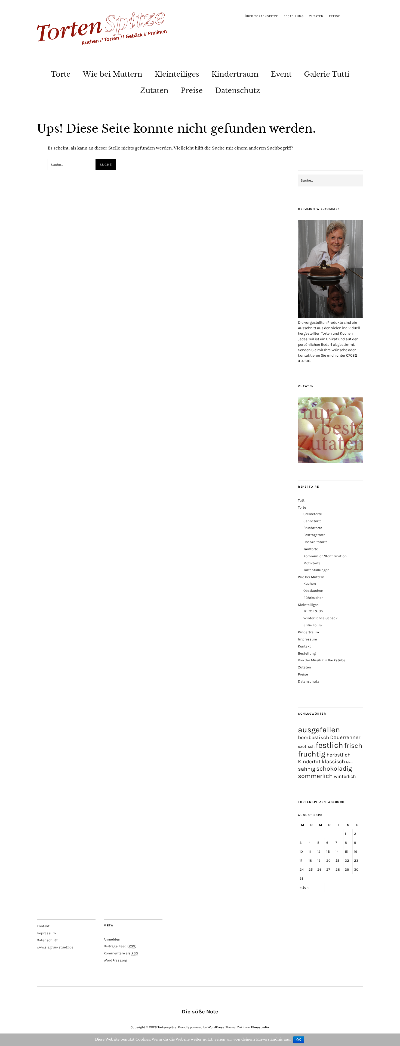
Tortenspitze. (167, 1027)
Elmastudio (260, 1027)
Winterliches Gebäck (320, 618)
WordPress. (216, 1027)
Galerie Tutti (326, 74)
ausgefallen (319, 729)
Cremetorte (312, 514)
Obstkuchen (313, 591)
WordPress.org (115, 960)
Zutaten (316, 16)
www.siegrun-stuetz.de (55, 947)
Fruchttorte (312, 528)
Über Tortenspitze (261, 16)
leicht (349, 762)
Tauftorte (310, 549)
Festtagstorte (314, 535)
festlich (329, 745)
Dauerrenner (345, 737)
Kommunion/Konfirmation (325, 556)
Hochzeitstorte (315, 542)
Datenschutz (237, 90)
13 (328, 851)
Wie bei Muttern (112, 74)
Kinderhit (309, 761)
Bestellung (294, 16)
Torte (60, 74)
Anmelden (112, 939)
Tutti (302, 500)
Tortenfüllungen (316, 570)
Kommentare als (121, 953)
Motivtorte (312, 563)
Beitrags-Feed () (120, 946)
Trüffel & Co (313, 611)
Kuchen (309, 583)
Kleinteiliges (177, 74)
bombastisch (313, 737)
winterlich (345, 776)
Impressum (307, 639)
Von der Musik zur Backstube (321, 660)
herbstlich (338, 755)
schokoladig (334, 768)
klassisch (333, 761)
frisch (353, 745)
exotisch (306, 746)
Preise (334, 16)
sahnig (306, 768)
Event (281, 74)
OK (298, 1040)
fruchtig (311, 754)
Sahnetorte (312, 521)
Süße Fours (312, 625)
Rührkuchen (313, 598)
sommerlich (315, 776)
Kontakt (304, 646)
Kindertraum (235, 74)
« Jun (304, 887)
